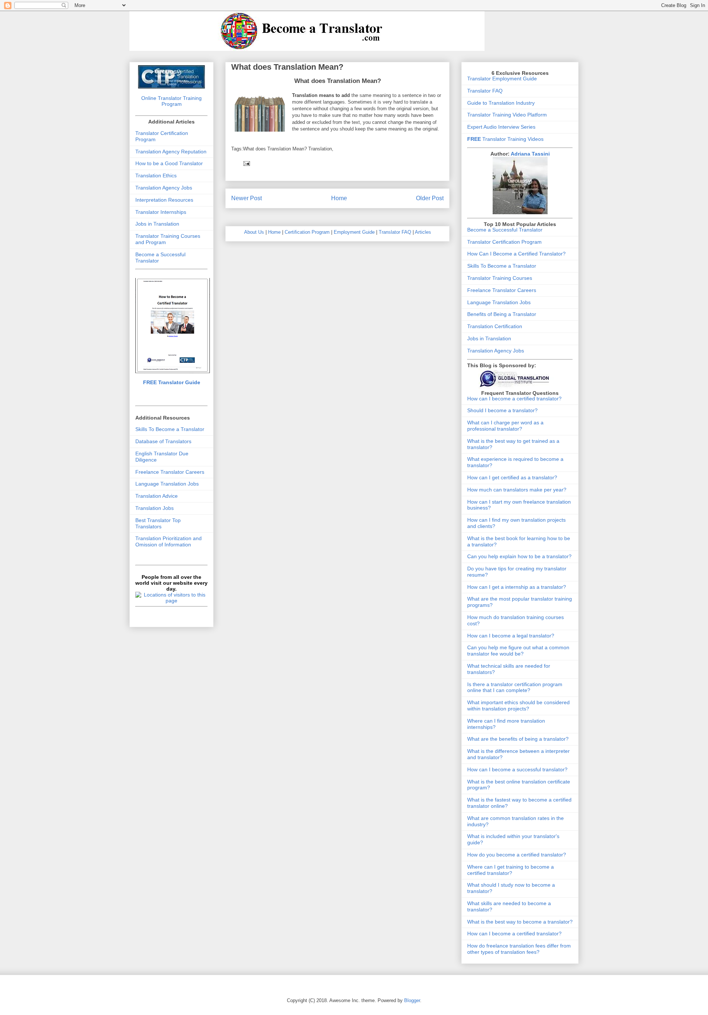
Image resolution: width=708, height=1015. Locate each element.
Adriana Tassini (530, 154)
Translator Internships (160, 212)
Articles (423, 232)
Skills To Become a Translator (169, 429)
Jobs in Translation (157, 224)
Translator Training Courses (499, 278)
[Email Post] (246, 163)
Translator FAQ (395, 232)
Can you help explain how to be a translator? (519, 556)
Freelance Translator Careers (169, 472)
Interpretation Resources (164, 200)
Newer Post (246, 198)
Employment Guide (354, 232)
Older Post (430, 198)
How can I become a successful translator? (517, 769)
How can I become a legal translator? (510, 636)
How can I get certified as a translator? (512, 477)
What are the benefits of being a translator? (518, 739)
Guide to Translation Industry (501, 103)
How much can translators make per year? (516, 490)
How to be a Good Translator (169, 163)
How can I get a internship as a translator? (516, 587)
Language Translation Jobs (167, 484)
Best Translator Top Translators (158, 523)
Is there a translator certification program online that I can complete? (514, 687)
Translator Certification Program (504, 242)
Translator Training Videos (505, 139)
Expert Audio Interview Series (501, 127)
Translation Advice (156, 496)
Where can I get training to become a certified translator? (510, 870)
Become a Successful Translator (504, 230)
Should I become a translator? (502, 410)
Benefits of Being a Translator (501, 314)
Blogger (412, 1000)
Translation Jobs (154, 508)
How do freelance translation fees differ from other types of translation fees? (519, 949)
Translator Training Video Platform (507, 115)
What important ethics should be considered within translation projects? (518, 705)
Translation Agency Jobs (163, 188)
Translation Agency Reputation (170, 151)
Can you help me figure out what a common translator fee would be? (518, 650)
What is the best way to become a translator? (520, 922)
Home (339, 198)
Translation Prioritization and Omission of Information (168, 541)
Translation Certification (494, 326)
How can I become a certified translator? (514, 399)
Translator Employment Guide (502, 78)
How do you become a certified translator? (516, 855)
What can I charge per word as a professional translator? (505, 426)
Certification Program (307, 232)
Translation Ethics (156, 175)
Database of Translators (163, 441)
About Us (254, 232)
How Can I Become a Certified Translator (515, 254)
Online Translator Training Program (171, 101)
